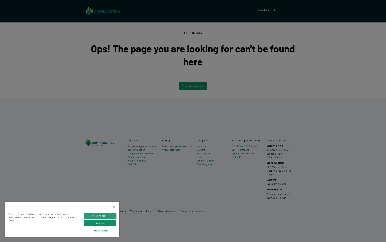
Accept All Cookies (100, 216)
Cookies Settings (100, 230)
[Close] (114, 207)
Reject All (100, 223)
